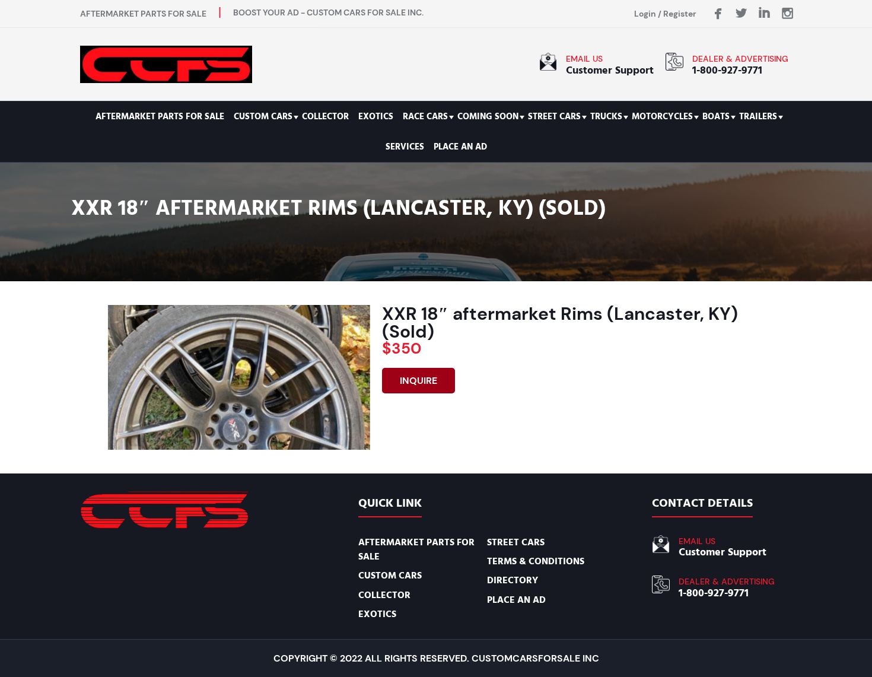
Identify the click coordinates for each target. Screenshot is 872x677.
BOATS (716, 116)
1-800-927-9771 (727, 70)
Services (405, 147)
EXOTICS (375, 116)
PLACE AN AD (460, 147)
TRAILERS (758, 116)
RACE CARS (425, 116)
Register (679, 13)
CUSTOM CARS (263, 116)
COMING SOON (487, 116)
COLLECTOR (325, 116)
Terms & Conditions (535, 561)
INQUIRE (418, 380)
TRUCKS (606, 116)
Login (645, 13)
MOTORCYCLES (662, 116)
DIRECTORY (512, 580)
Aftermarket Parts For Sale (160, 116)
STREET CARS (554, 116)
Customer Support (610, 70)
